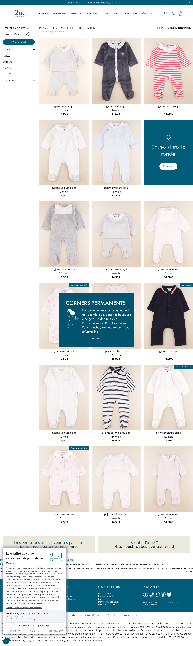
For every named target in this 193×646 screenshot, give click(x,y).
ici (172, 546)
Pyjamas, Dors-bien (51, 28)
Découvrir (168, 166)
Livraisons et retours (107, 596)
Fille (106, 13)
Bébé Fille (75, 13)
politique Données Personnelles (110, 637)
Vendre (147, 13)
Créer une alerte (19, 41)
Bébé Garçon (92, 13)
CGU (162, 602)
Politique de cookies (107, 604)
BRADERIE (43, 13)
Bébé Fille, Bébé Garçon (80, 28)
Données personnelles (108, 602)
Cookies (174, 602)
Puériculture (131, 13)
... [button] (188, 571)
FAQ (100, 599)
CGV (167, 602)
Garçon (116, 13)
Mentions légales (151, 602)
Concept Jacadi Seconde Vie (67, 599)
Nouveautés (59, 13)
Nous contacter (105, 593)
